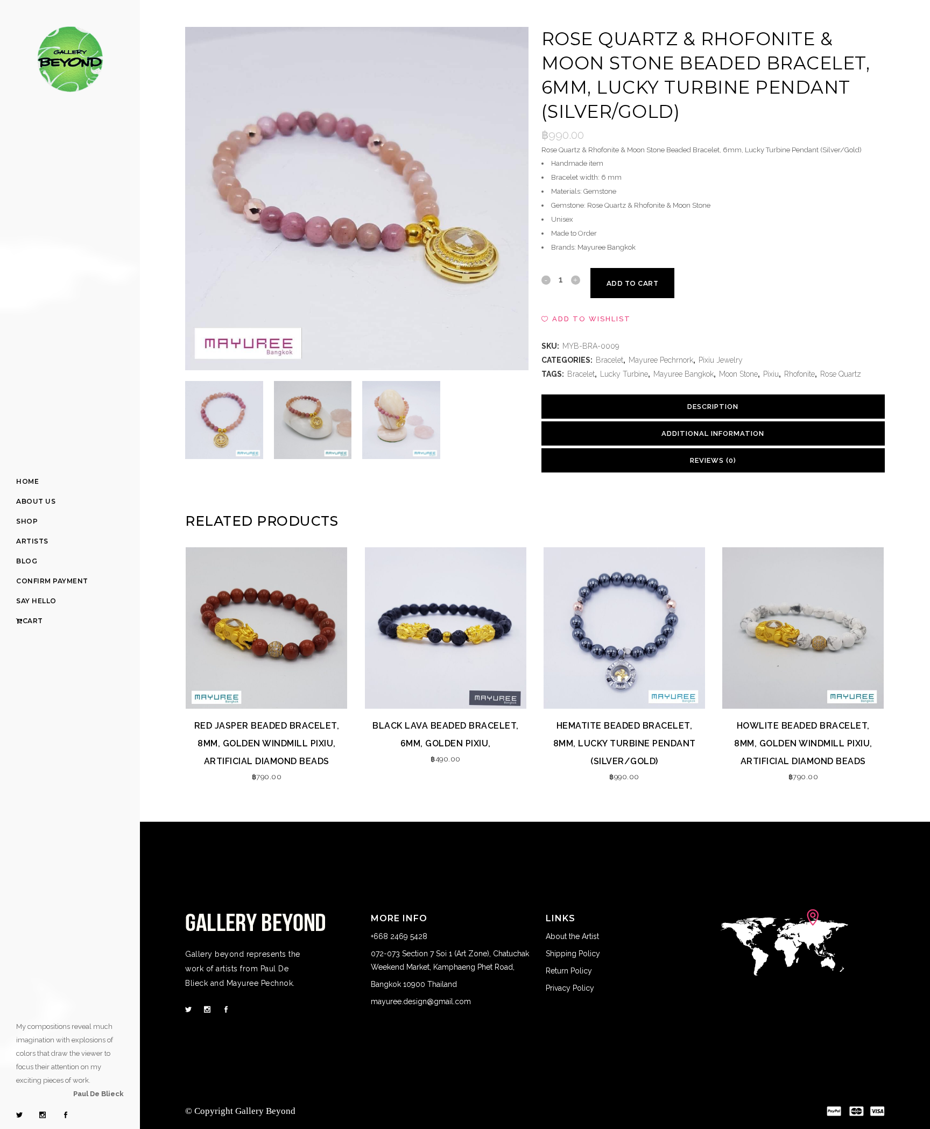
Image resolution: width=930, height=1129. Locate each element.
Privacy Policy (570, 988)
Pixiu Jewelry (721, 360)
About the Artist (572, 936)
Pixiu (771, 374)
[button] (586, 319)
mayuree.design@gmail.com (421, 1001)
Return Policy (569, 970)
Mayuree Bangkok (683, 374)
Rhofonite (799, 374)
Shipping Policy (573, 953)
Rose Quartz (840, 374)
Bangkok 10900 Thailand (414, 984)
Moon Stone (738, 374)
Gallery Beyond (265, 1111)
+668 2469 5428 (400, 936)
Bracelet (609, 360)
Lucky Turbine (624, 374)
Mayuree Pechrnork (661, 360)
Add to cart (633, 283)
